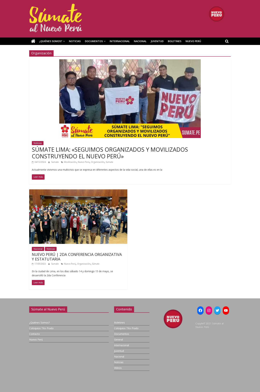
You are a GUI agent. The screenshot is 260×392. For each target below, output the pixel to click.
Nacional (140, 41)
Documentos (94, 41)
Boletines (174, 41)
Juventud (157, 41)
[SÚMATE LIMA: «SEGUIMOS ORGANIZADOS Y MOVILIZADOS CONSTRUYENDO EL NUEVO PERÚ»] (130, 61)
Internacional (120, 41)
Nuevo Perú (193, 41)
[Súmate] (33, 41)
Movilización (70, 162)
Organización (97, 162)
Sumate (55, 162)
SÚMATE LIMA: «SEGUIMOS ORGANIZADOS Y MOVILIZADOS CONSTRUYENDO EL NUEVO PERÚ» (110, 153)
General (118, 339)
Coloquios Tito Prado (41, 328)
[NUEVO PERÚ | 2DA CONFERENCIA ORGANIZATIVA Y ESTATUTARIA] (78, 191)
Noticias (75, 41)
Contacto (34, 334)
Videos (118, 368)
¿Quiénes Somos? (50, 41)
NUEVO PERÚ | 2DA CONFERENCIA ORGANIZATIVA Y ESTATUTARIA (77, 257)
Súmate (95, 263)
